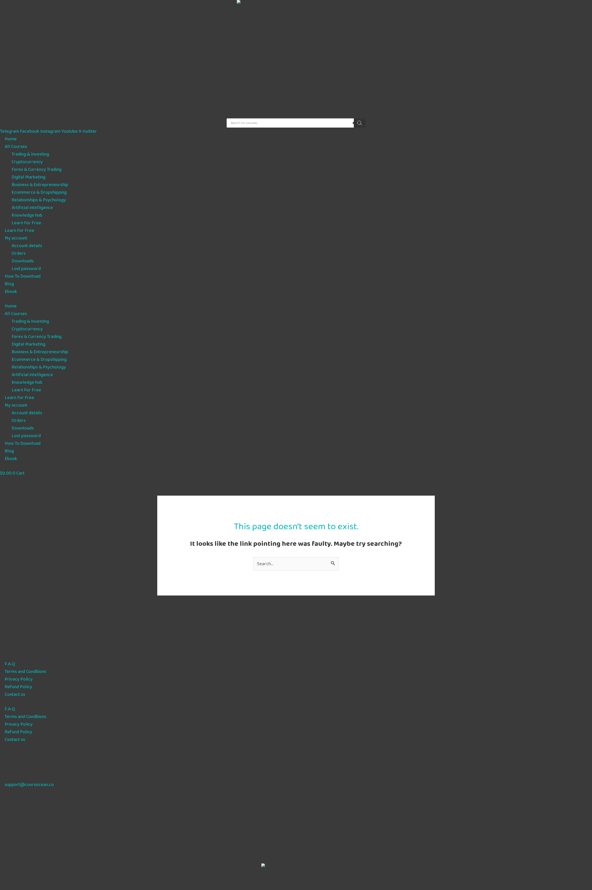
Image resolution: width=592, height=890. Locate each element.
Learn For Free (26, 223)
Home (11, 139)
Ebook (11, 291)
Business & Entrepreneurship (40, 185)
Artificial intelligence (32, 208)
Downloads (23, 261)
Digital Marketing (28, 177)
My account (16, 238)
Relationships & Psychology (39, 200)
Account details (27, 246)
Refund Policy (18, 687)
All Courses (16, 146)
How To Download (22, 276)
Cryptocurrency (27, 162)
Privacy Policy (19, 679)
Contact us (15, 694)
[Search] (359, 123)
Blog (9, 284)
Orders (19, 253)
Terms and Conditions (25, 671)
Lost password (26, 269)
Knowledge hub (27, 215)
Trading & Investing (30, 154)
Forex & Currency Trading (37, 169)
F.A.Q (10, 664)
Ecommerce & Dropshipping (39, 192)
